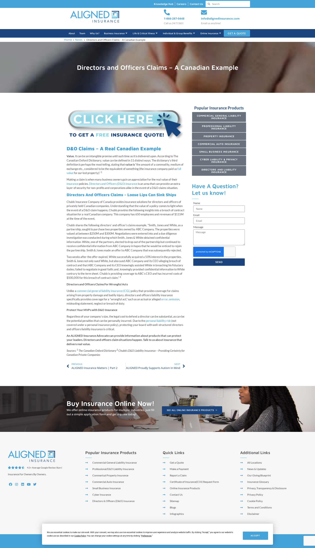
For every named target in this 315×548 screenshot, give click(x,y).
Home (68, 40)
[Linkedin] (22, 484)
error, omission (170, 299)
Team (82, 33)
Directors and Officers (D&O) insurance (113, 183)
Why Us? (94, 33)
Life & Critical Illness (144, 33)
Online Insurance (209, 33)
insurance (72, 183)
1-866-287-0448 (174, 18)
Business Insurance (114, 33)
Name (196, 203)
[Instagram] (16, 484)
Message (198, 227)
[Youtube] (28, 484)
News (78, 40)
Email (196, 215)
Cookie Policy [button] (80, 536)
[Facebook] (10, 484)
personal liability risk (158, 320)
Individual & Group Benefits (177, 33)
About (72, 33)
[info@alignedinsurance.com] (204, 12)
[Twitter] (34, 484)
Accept (255, 536)
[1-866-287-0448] (167, 12)
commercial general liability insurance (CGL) (103, 291)
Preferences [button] (146, 536)
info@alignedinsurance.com (220, 18)
